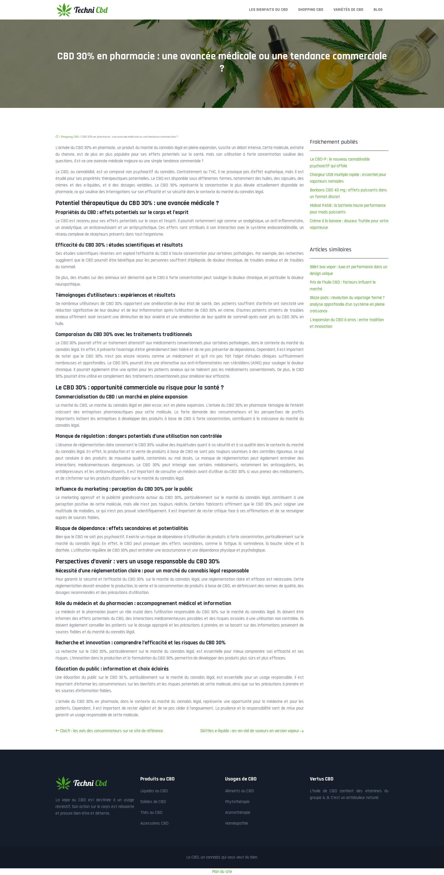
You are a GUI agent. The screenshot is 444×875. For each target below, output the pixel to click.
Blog (378, 9)
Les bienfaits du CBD (268, 9)
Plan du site (222, 871)
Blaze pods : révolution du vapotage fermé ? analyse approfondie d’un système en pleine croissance (347, 304)
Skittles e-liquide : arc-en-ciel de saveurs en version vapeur (249, 731)
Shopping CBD (310, 9)
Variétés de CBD (348, 9)
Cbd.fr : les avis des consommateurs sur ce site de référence (111, 731)
